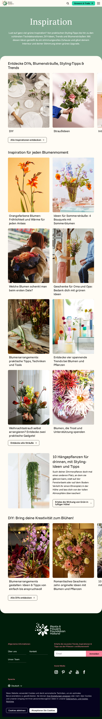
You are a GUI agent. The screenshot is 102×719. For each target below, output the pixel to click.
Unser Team (14, 659)
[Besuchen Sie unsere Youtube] (77, 672)
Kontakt (33, 651)
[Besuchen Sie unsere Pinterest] (63, 672)
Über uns (12, 651)
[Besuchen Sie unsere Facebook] (84, 672)
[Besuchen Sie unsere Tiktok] (71, 672)
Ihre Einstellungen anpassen (59, 696)
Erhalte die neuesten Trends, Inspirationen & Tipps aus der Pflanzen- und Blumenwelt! (73, 645)
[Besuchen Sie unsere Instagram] (56, 672)
